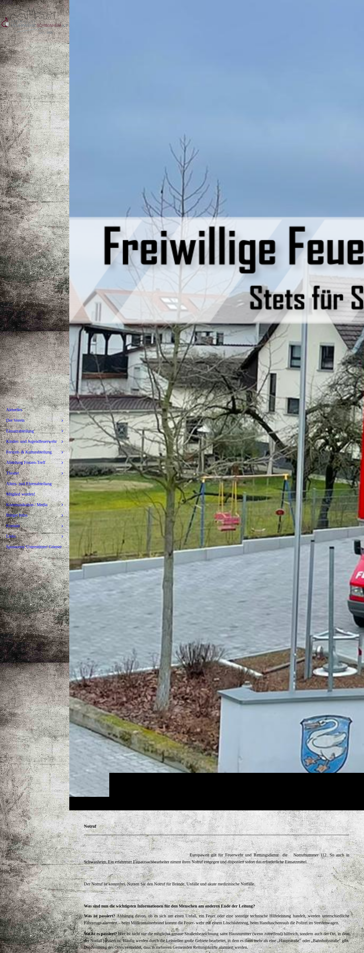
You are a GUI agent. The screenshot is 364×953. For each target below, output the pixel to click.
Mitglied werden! (20, 494)
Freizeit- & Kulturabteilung (29, 452)
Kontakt (13, 525)
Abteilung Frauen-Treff (25, 462)
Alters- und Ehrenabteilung (29, 483)
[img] (216, 405)
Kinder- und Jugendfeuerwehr (31, 441)
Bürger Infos (16, 515)
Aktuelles (14, 409)
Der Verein (15, 420)
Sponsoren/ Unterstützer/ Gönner (34, 546)
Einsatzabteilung (20, 431)
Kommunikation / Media (26, 504)
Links (11, 536)
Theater (12, 473)
